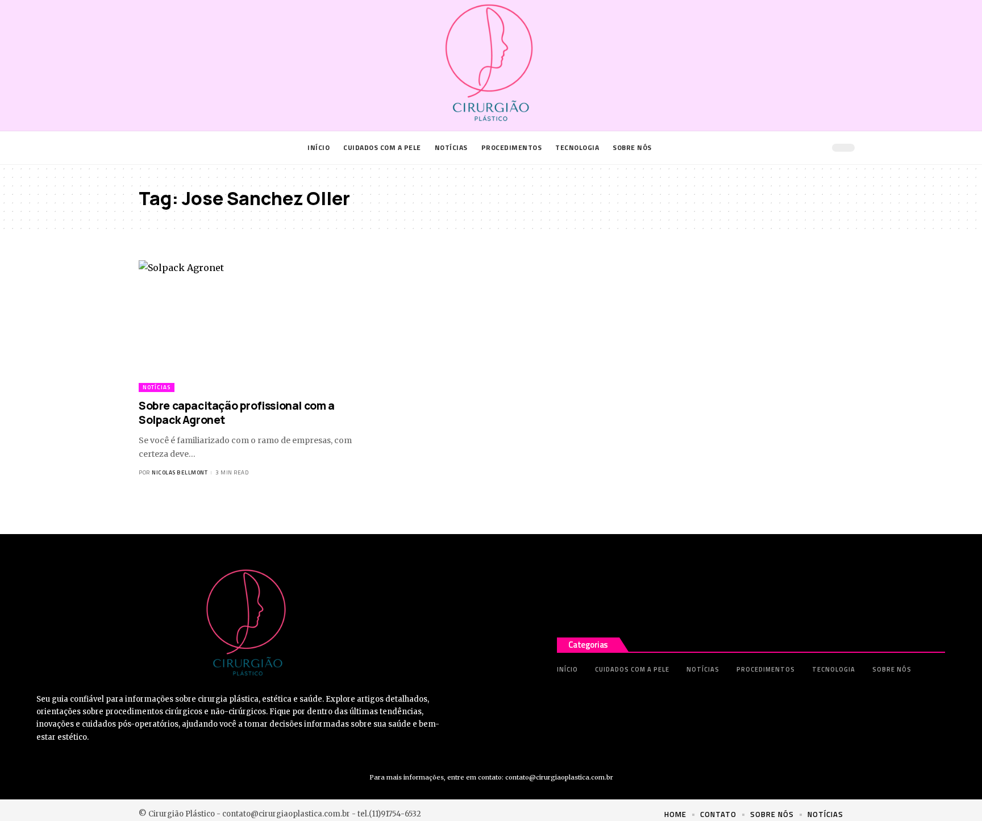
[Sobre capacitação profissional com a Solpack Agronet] (249, 326)
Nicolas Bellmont (179, 472)
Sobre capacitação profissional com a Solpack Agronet (237, 412)
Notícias (156, 387)
